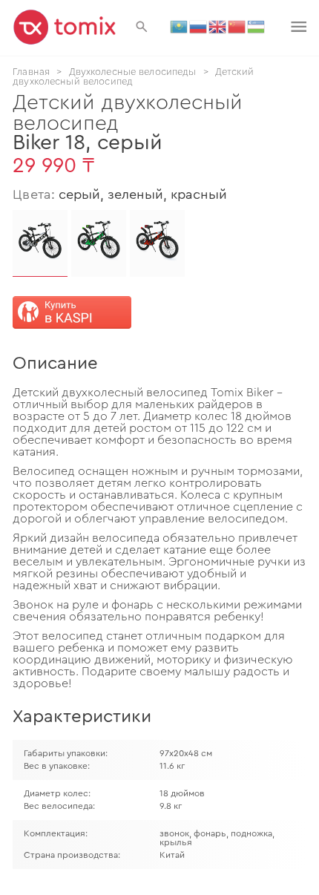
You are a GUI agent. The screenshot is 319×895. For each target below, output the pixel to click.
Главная (31, 71)
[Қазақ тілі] (179, 26)
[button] (141, 26)
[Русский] (198, 26)
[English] (218, 26)
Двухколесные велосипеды (133, 71)
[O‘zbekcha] (256, 26)
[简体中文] (237, 26)
